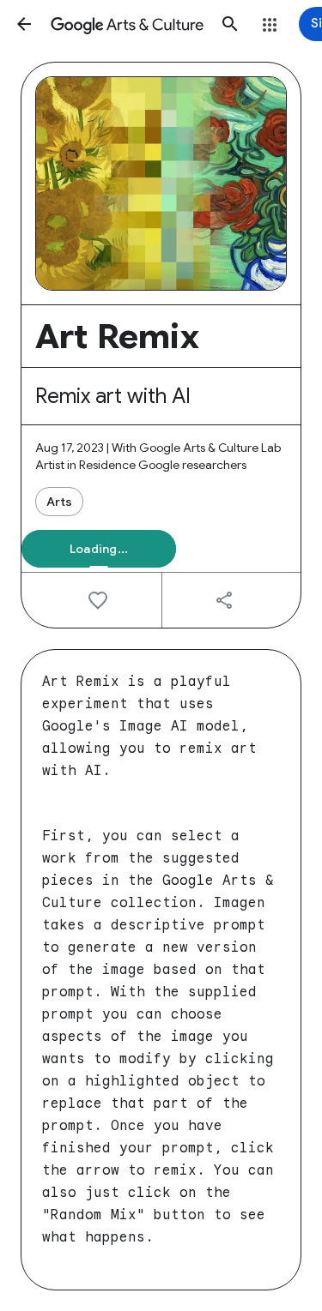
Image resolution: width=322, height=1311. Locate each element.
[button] (24, 24)
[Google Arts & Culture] (127, 24)
